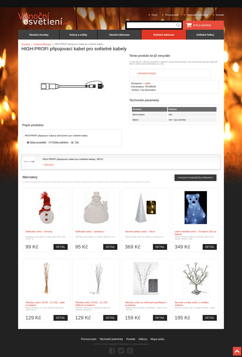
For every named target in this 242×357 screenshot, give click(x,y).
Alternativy (49, 164)
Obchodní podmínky (197, 15)
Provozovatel (172, 15)
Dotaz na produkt (38, 142)
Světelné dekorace (42, 44)
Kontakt (220, 15)
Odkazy (142, 339)
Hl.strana (25, 44)
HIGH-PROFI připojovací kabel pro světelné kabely (68, 159)
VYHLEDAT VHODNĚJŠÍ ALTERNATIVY (195, 178)
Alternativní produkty (147, 73)
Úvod (154, 15)
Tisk (77, 142)
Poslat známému (60, 142)
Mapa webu (157, 339)
